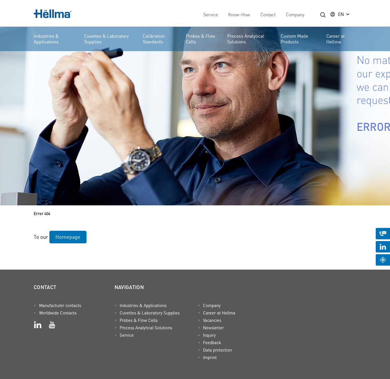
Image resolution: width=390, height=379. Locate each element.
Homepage (68, 236)
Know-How (239, 14)
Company (295, 14)
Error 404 (42, 213)
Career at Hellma (335, 38)
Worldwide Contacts (58, 313)
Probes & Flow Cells (200, 38)
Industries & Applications (46, 38)
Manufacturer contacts (60, 305)
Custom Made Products (294, 38)
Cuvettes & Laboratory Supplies (106, 38)
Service (210, 14)
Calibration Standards (154, 38)
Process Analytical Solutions (245, 38)
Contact (268, 14)
